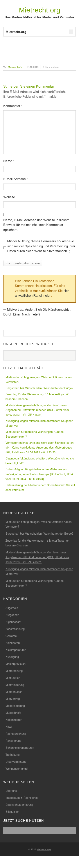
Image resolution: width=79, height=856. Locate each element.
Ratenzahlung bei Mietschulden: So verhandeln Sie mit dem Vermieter (40, 487)
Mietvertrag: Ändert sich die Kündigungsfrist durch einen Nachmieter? (36, 312)
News (9, 726)
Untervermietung (15, 761)
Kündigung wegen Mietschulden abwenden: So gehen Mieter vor (39, 423)
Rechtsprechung (15, 733)
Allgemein (11, 608)
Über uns (11, 790)
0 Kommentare (51, 67)
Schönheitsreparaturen (19, 747)
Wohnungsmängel (16, 768)
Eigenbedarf (13, 622)
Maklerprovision (15, 664)
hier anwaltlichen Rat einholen (42, 293)
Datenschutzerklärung (19, 804)
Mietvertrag (12, 699)
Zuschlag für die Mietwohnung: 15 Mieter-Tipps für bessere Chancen (37, 396)
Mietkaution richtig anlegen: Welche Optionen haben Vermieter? (38, 379)
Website (9, 196)
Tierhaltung (12, 754)
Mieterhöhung (14, 671)
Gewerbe (11, 636)
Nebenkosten (13, 719)
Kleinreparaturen (15, 650)
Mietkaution (12, 678)
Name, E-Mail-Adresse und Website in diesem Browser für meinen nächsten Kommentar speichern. (36, 224)
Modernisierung (15, 706)
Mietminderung (14, 685)
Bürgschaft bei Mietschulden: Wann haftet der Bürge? (39, 388)
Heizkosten (12, 643)
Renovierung (13, 740)
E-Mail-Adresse (15, 178)
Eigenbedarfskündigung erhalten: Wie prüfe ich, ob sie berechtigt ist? (39, 460)
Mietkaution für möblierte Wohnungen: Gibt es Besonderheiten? (34, 434)
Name (8, 160)
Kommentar (12, 105)
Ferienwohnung (15, 629)
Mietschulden (13, 692)
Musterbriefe (13, 712)
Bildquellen (12, 811)
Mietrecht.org (39, 10)
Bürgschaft (12, 615)
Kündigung (12, 657)
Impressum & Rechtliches (21, 797)
